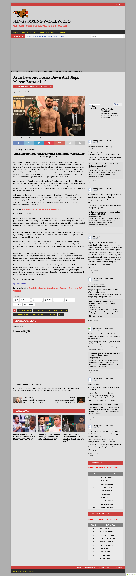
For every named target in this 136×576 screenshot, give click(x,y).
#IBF (104, 243)
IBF (49, 310)
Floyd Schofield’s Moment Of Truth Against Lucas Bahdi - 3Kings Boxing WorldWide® (103, 303)
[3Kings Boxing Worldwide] (94, 106)
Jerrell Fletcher (60, 310)
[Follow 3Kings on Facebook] (116, 4)
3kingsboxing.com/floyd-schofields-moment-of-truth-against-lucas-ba (104, 292)
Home (15, 32)
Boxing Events (28, 32)
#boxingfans (109, 393)
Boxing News (39, 310)
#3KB (114, 159)
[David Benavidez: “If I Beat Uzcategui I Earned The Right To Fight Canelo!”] (49, 423)
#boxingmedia (105, 157)
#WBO (117, 243)
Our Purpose (64, 32)
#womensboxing (94, 159)
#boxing (91, 157)
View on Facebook (93, 181)
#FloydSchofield (97, 287)
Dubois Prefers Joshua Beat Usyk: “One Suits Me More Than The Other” (24, 436)
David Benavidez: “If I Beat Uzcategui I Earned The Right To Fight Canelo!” (49, 436)
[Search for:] (107, 36)
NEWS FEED (15, 71)
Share (91, 183)
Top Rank (52, 314)
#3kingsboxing (106, 159)
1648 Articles (37, 385)
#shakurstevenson (95, 400)
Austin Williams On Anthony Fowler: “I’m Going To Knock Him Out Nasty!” (73, 437)
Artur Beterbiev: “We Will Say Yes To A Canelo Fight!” (42, 209)
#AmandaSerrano (94, 146)
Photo (94, 267)
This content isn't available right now (103, 405)
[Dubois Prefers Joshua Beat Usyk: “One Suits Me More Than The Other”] (24, 423)
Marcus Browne (39, 314)
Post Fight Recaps (27, 71)
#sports (97, 157)
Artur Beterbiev (25, 310)
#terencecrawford (108, 400)
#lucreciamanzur (111, 149)
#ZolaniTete (110, 197)
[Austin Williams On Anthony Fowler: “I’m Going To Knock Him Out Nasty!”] (73, 423)
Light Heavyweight (22, 314)
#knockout (101, 262)
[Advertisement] (68, 54)
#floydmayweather (108, 398)
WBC (60, 314)
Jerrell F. (19, 92)
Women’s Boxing (47, 32)
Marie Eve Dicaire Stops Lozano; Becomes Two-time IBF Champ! (47, 289)
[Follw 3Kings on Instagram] (123, 4)
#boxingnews (116, 157)
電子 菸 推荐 (19, 326)
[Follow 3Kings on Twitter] (120, 4)
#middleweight (96, 434)
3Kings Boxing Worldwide (103, 141)
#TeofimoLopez (112, 334)
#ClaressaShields (94, 398)
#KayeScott (99, 436)
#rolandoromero (94, 339)
